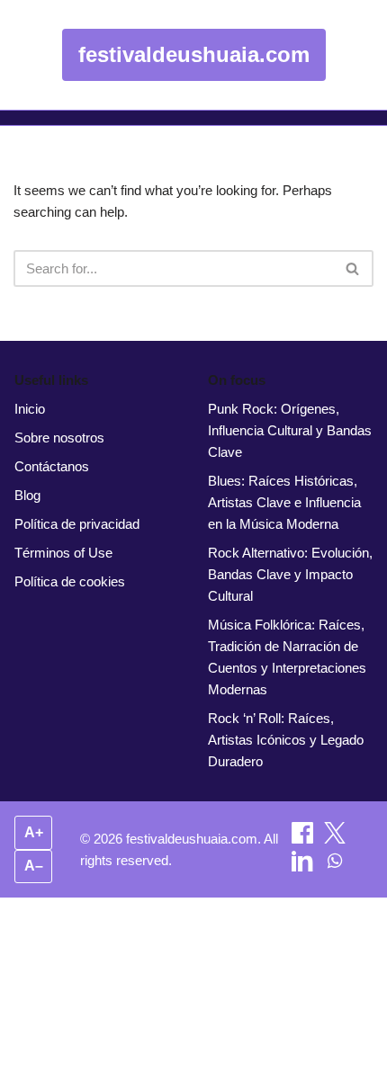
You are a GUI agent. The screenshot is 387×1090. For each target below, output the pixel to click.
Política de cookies (69, 581)
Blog (27, 495)
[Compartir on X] (335, 838)
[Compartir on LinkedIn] (304, 866)
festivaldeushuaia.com (194, 54)
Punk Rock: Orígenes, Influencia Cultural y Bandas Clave (290, 430)
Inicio (29, 408)
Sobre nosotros (59, 437)
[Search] (353, 268)
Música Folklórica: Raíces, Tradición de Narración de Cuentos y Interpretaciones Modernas (287, 657)
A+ (33, 832)
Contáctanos (51, 466)
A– (33, 865)
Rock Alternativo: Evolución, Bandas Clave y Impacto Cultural (290, 574)
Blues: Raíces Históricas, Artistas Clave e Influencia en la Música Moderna (284, 502)
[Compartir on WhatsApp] (335, 866)
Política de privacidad (77, 524)
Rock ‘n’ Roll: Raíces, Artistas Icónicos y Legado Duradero (286, 739)
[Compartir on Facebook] (304, 838)
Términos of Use (63, 552)
